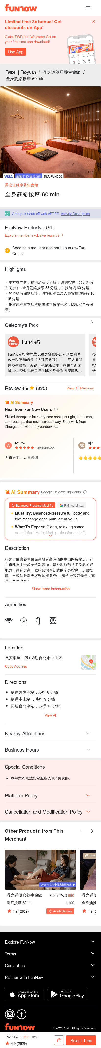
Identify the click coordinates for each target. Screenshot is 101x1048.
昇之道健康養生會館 (61, 72)
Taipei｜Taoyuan (21, 72)
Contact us (15, 965)
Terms (10, 954)
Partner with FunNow (24, 977)
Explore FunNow (20, 942)
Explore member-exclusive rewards (32, 235)
